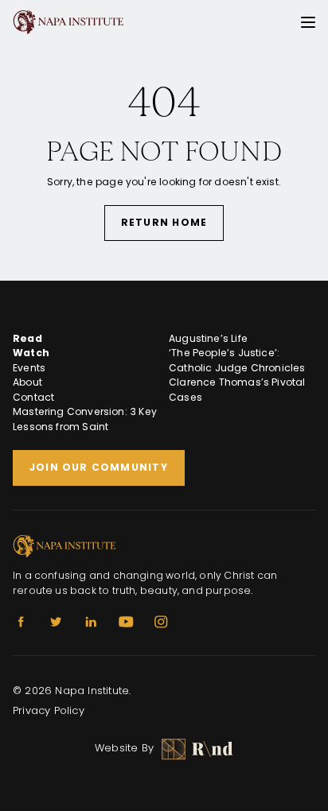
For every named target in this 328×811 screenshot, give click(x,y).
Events (29, 367)
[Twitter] (56, 622)
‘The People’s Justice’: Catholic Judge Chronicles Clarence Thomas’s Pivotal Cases (237, 375)
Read (27, 338)
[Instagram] (161, 622)
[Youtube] (126, 622)
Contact (33, 397)
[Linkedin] (91, 622)
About (27, 382)
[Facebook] (21, 622)
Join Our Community (98, 467)
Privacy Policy (48, 710)
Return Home (164, 222)
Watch (31, 352)
